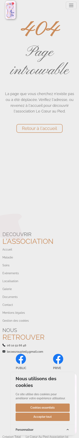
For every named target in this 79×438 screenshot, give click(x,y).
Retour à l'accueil (39, 128)
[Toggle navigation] (71, 5)
